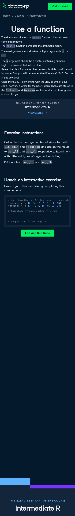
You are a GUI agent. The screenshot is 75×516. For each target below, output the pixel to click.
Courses (19, 15)
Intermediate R (37, 15)
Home (6, 15)
